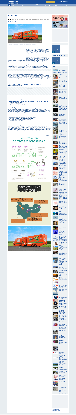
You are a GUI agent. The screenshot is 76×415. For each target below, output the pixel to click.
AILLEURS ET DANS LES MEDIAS (22, 5)
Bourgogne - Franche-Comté (55, 5)
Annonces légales (50, 1)
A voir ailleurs (65, 5)
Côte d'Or (45, 5)
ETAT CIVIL (17, 5)
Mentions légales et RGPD (56, 410)
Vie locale (13, 5)
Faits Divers (49, 5)
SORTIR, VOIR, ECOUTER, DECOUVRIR (36, 5)
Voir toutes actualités (63, 393)
